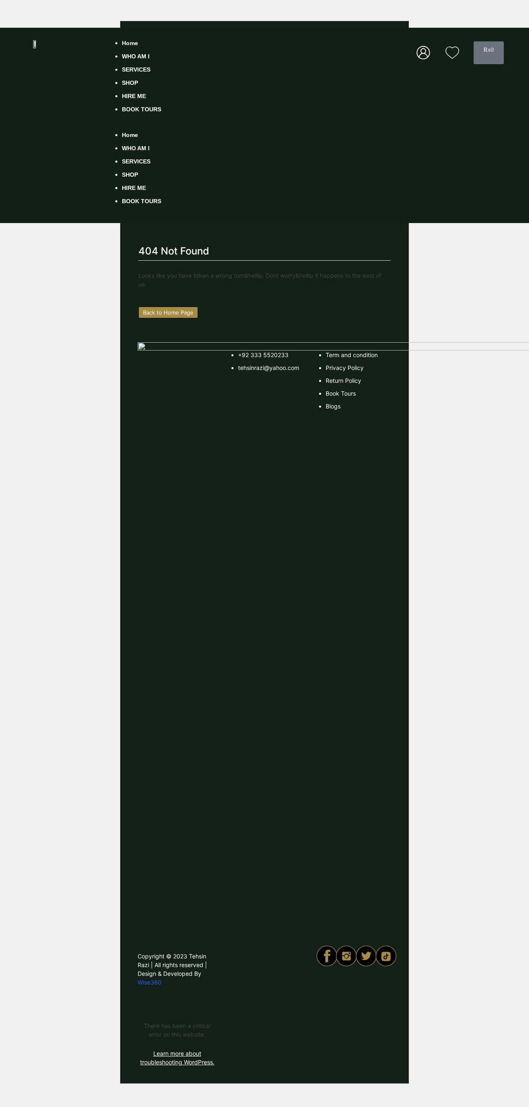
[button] (257, 125)
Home (130, 43)
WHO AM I (136, 56)
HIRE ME (134, 96)
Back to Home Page (170, 311)
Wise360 (150, 982)
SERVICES (136, 69)
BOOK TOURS (141, 109)
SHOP (130, 82)
